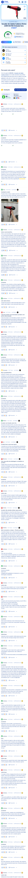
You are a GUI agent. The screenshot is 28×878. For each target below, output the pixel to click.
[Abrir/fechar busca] (19, 2)
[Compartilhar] (24, 9)
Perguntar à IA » (7, 42)
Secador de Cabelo (13, 21)
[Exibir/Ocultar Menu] (25, 2)
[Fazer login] (22, 2)
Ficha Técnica (18, 42)
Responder (12, 130)
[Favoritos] (24, 6)
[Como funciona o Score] (10, 37)
